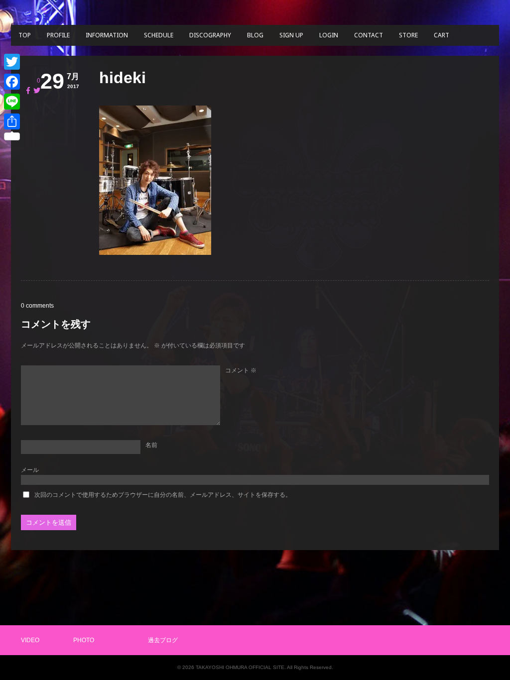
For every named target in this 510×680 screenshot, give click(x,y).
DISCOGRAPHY (210, 35)
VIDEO (30, 640)
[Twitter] (12, 62)
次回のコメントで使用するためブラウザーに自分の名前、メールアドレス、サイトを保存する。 (162, 494)
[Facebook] (12, 82)
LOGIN (328, 35)
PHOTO (83, 640)
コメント (240, 370)
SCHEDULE (158, 35)
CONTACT (368, 35)
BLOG (255, 35)
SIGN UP (291, 35)
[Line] (12, 102)
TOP (24, 35)
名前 (151, 445)
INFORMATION (107, 35)
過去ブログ (163, 640)
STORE (408, 35)
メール (30, 469)
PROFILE (58, 35)
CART (441, 35)
